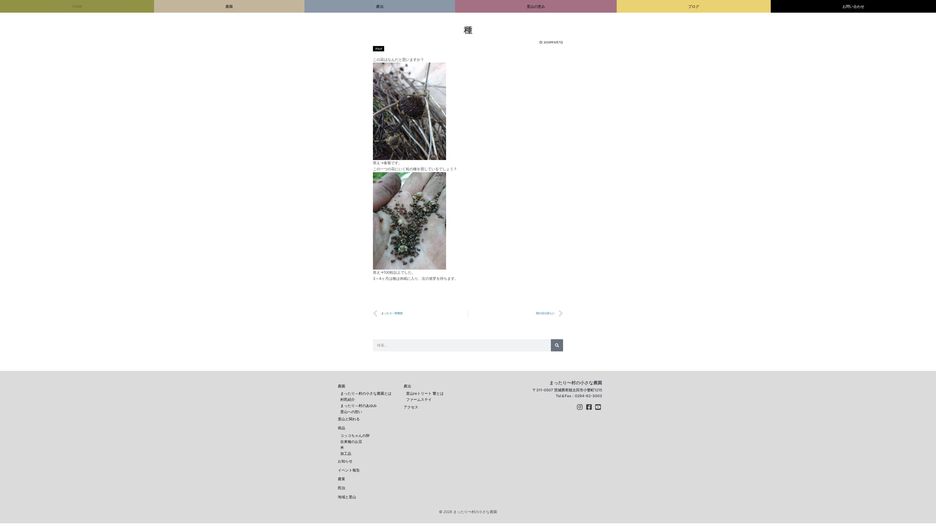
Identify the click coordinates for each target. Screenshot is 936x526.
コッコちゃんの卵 (355, 435)
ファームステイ (419, 399)
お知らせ (345, 461)
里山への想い (351, 411)
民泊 (341, 488)
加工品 (345, 453)
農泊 (407, 386)
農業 (341, 479)
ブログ (378, 48)
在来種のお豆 (351, 441)
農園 (341, 386)
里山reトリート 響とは (425, 393)
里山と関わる (349, 419)
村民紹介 (347, 399)
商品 (341, 428)
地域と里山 (347, 497)
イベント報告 (349, 470)
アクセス (411, 407)
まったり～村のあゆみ (358, 405)
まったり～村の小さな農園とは (365, 393)
